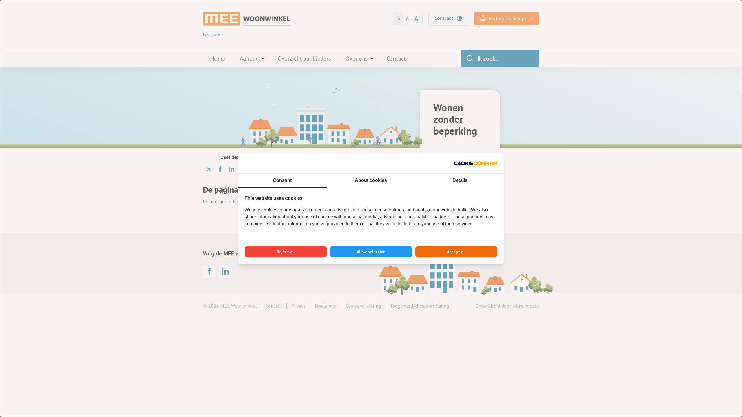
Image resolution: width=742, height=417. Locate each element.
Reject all (286, 251)
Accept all (456, 251)
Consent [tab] (282, 180)
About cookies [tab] (371, 180)
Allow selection (371, 251)
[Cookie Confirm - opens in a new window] (475, 163)
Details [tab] (460, 180)
